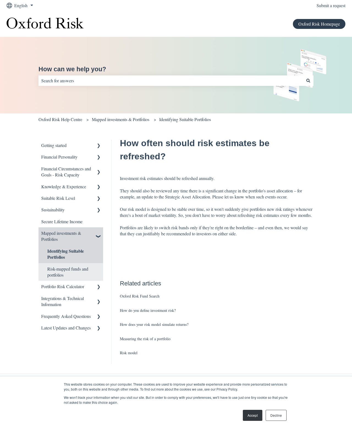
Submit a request (331, 5)
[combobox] (170, 80)
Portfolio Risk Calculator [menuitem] (62, 286)
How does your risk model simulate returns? (154, 324)
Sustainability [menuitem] (53, 209)
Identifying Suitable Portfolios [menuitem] (65, 254)
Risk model (129, 352)
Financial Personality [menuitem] (59, 157)
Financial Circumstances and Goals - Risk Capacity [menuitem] (66, 172)
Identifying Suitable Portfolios (185, 119)
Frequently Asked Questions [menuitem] (66, 316)
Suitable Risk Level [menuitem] (58, 198)
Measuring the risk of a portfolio (145, 338)
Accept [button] (253, 415)
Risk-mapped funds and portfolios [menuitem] (67, 272)
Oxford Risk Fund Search (140, 296)
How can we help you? (72, 69)
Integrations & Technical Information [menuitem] (62, 301)
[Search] (308, 80)
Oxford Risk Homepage (319, 24)
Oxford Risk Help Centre (60, 119)
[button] (98, 145)
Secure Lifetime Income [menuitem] (61, 221)
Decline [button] (276, 415)
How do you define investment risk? (148, 310)
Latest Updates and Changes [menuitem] (66, 328)
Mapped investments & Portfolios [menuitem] (61, 236)
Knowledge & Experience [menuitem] (63, 186)
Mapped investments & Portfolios (120, 119)
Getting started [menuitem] (54, 145)
